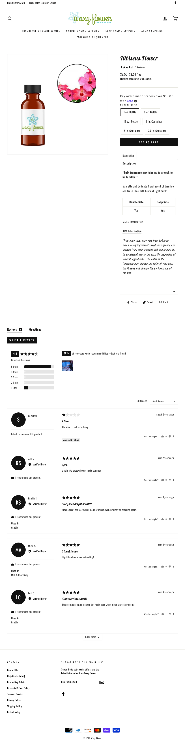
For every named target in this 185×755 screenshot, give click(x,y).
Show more (90, 637)
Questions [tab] (35, 329)
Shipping (124, 79)
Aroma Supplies (152, 30)
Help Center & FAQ (16, 3)
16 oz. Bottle (131, 121)
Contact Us (12, 670)
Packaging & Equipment (93, 37)
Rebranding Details (16, 682)
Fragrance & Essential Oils (41, 30)
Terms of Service (15, 694)
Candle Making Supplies (82, 30)
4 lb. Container (153, 121)
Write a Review (22, 340)
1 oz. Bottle (130, 112)
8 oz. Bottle (150, 112)
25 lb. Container (157, 130)
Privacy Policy (14, 700)
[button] (132, 67)
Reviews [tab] (14, 329)
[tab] (128, 155)
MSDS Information (132, 222)
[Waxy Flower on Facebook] (63, 693)
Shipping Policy (14, 706)
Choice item (129, 105)
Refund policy (13, 712)
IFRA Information (131, 231)
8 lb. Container (132, 130)
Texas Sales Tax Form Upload (42, 3)
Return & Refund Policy (18, 688)
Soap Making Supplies (120, 30)
